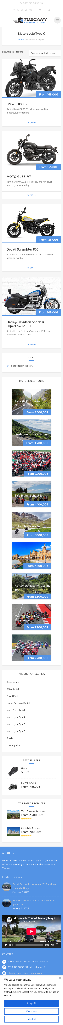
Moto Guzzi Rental (16, 710)
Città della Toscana (30, 828)
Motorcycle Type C (16, 731)
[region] (31, 1000)
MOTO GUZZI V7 (19, 177)
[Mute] (52, 944)
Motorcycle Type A (16, 717)
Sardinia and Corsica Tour (31, 434)
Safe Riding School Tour (30, 495)
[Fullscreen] (57, 944)
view (30, 122)
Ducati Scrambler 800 (23, 249)
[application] (31, 931)
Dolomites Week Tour (29, 526)
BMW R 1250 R (28, 783)
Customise (31, 1011)
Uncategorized (14, 745)
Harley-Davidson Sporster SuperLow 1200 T (25, 324)
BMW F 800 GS (17, 104)
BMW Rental (13, 689)
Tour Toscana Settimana (33, 811)
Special (10, 738)
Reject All (31, 1019)
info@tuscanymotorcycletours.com (25, 973)
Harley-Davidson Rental (18, 703)
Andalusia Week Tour (28, 556)
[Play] (6, 944)
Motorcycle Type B (16, 724)
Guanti (24, 768)
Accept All (31, 1003)
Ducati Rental (13, 696)
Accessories (13, 682)
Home (21, 39)
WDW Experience (26, 464)
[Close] (60, 978)
